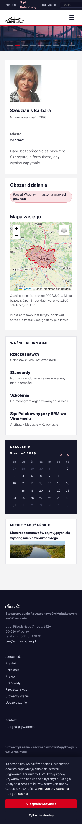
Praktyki (11, 663)
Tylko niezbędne (41, 815)
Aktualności (13, 657)
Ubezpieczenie (16, 702)
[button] (16, 228)
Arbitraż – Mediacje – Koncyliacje (38, 418)
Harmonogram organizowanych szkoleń (39, 398)
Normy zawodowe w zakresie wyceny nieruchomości (38, 377)
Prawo (10, 676)
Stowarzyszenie (17, 696)
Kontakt (10, 4)
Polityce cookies (17, 794)
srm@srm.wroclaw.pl (20, 641)
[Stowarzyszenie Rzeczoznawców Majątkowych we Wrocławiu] (14, 17)
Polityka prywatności (20, 727)
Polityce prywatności (53, 788)
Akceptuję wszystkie (41, 804)
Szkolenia (12, 670)
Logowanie (48, 4)
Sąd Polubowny (28, 4)
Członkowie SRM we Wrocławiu (33, 357)
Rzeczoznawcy (16, 689)
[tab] (10, 45)
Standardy (13, 683)
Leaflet (26, 289)
